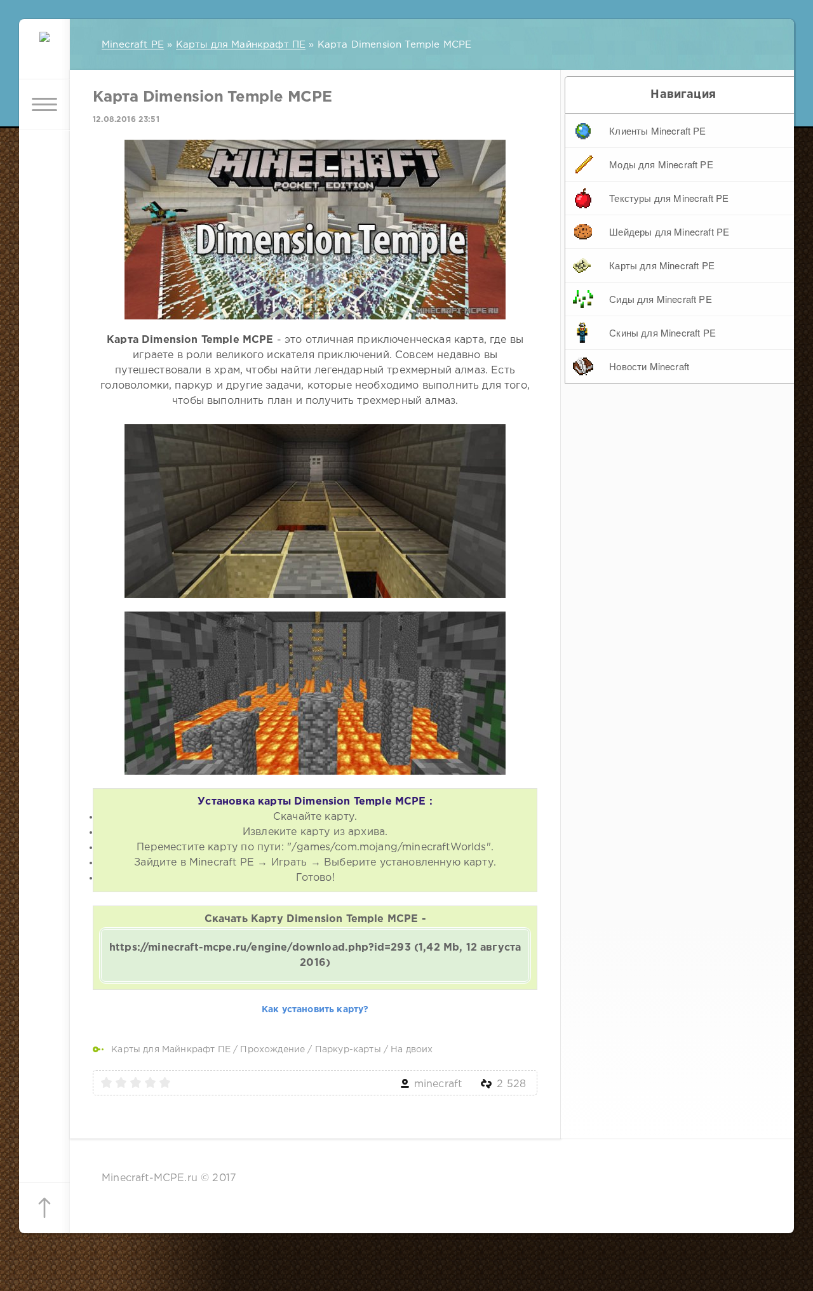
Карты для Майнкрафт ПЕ (171, 1050)
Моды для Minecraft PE (661, 164)
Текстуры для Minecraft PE (669, 197)
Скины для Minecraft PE (662, 332)
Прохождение (272, 1050)
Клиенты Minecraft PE (657, 130)
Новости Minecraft (649, 366)
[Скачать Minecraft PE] (44, 54)
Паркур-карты (348, 1050)
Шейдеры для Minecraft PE (669, 231)
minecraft (438, 1084)
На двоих (412, 1050)
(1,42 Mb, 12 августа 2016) (315, 955)
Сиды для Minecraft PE (660, 298)
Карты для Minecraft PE (662, 265)
